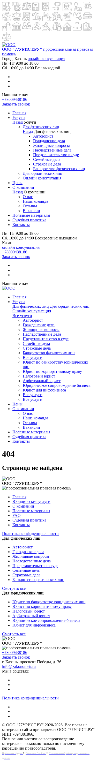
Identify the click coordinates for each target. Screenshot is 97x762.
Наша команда (35, 201)
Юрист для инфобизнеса (44, 390)
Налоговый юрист (39, 376)
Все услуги (22, 315)
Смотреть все (14, 588)
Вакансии (31, 210)
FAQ (16, 515)
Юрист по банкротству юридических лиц (49, 602)
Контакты (21, 224)
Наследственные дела (52, 150)
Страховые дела (47, 164)
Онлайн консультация (42, 178)
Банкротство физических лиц (59, 169)
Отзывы (30, 206)
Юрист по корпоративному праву (52, 371)
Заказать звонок (16, 104)
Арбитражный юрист (42, 381)
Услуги (18, 117)
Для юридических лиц (42, 173)
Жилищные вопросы (51, 145)
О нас (28, 196)
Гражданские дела (49, 141)
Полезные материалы (31, 215)
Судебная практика (29, 220)
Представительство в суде (56, 155)
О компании (23, 187)
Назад (17, 122)
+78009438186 (14, 99)
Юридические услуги (31, 501)
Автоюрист (43, 136)
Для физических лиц (41, 127)
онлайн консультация (46, 58)
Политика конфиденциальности (30, 533)
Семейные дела (46, 159)
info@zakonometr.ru (19, 666)
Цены (17, 182)
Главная (19, 113)
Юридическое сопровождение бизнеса (57, 385)
